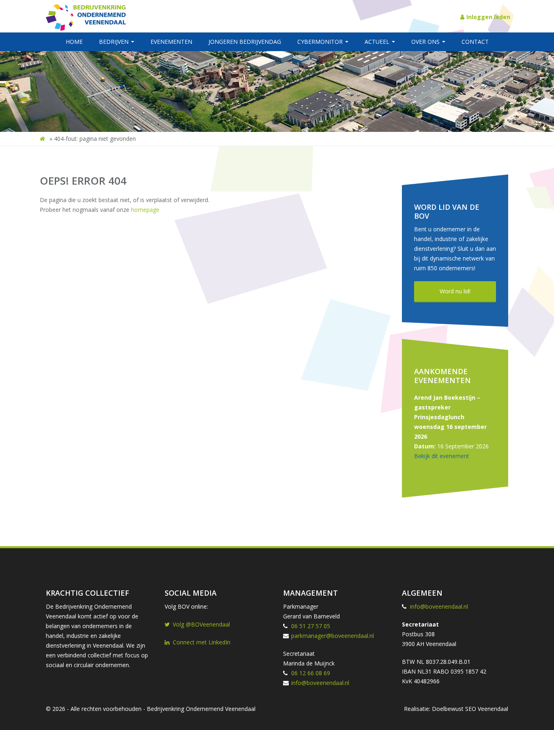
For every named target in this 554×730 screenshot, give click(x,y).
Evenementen (171, 41)
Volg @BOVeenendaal (201, 624)
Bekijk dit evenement (441, 456)
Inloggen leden (488, 17)
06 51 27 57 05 (310, 626)
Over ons (426, 41)
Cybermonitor (320, 41)
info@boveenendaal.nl (320, 683)
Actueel (378, 41)
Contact (475, 41)
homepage (145, 209)
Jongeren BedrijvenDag (244, 41)
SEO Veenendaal (486, 709)
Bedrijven (114, 41)
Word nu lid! (455, 291)
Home (74, 41)
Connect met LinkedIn (201, 642)
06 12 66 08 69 (310, 673)
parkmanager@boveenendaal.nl (332, 636)
